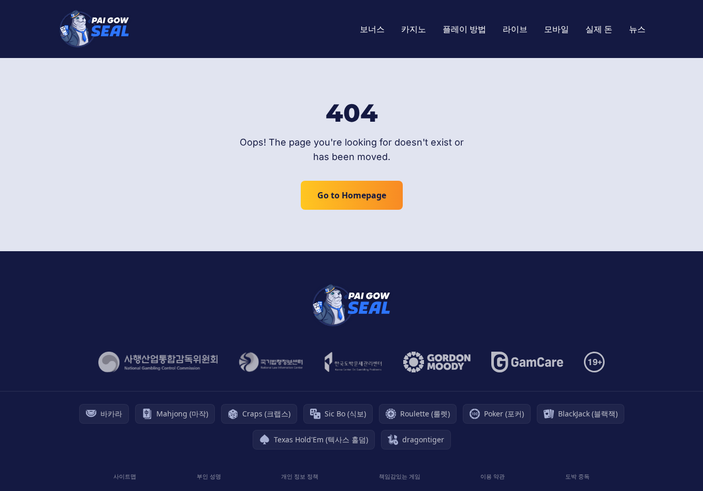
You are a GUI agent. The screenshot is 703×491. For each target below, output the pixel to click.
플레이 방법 (464, 29)
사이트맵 (124, 476)
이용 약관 (492, 476)
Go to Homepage (351, 195)
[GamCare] (527, 362)
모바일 (556, 29)
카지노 (413, 29)
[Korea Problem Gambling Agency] (353, 362)
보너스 (372, 29)
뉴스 (637, 29)
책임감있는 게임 (399, 476)
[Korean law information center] (271, 362)
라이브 (515, 29)
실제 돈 (598, 29)
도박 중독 (577, 476)
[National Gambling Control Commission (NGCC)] (158, 362)
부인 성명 (209, 476)
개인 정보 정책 (299, 476)
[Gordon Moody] (437, 362)
